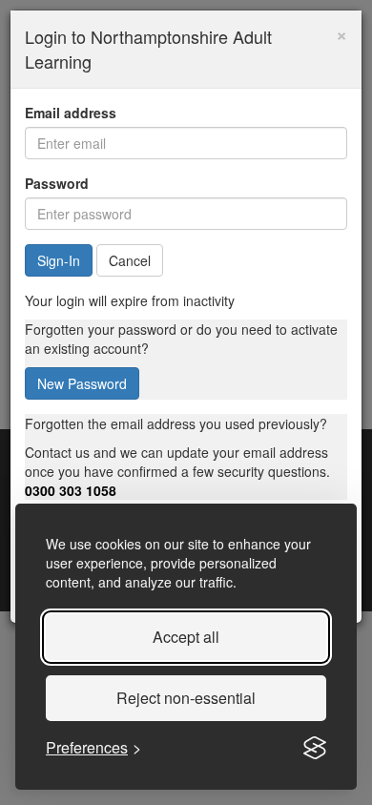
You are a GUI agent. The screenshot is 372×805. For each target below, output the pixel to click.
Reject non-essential (186, 698)
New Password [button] (82, 383)
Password (57, 183)
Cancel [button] (130, 260)
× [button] (341, 33)
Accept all (186, 637)
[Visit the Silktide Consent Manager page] (314, 747)
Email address (70, 112)
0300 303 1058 (70, 490)
